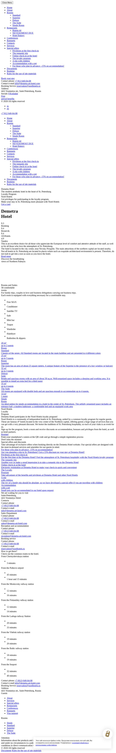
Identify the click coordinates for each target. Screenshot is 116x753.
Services (10, 45)
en (8, 108)
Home (9, 7)
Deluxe (15, 20)
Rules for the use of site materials (21, 73)
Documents (12, 68)
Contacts (11, 43)
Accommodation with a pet (24, 63)
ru (8, 106)
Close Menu (7, 3)
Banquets (11, 40)
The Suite (16, 23)
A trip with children (21, 61)
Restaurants (12, 28)
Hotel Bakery (18, 35)
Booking (11, 71)
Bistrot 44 (16, 30)
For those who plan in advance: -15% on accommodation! (38, 66)
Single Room (18, 25)
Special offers (13, 48)
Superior (16, 18)
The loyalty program (21, 58)
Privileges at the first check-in (25, 51)
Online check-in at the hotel (24, 56)
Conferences (12, 38)
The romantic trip (20, 53)
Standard (16, 15)
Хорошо (103, 742)
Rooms (10, 12)
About (9, 10)
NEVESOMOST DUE (22, 33)
